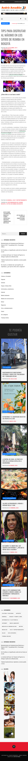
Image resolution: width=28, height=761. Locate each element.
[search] (25, 19)
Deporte (3, 279)
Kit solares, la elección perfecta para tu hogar (21, 217)
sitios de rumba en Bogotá (15, 74)
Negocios (3, 305)
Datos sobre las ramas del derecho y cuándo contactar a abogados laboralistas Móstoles (7, 217)
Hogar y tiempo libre (6, 286)
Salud (2, 311)
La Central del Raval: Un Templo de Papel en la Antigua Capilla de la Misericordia (13, 255)
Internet (3, 292)
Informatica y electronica (7, 289)
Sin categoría (4, 314)
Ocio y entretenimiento (20, 200)
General (9, 200)
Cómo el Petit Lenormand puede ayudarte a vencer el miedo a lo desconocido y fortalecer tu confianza (12, 593)
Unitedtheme (16, 756)
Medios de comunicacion (7, 298)
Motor (2, 302)
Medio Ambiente (5, 295)
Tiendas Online (5, 318)
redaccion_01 (7, 49)
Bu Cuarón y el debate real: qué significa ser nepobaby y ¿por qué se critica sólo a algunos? (13, 265)
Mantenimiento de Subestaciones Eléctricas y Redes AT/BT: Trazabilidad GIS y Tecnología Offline (12, 245)
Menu (3, 1)
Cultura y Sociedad (6, 276)
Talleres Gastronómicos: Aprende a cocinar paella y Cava (13, 260)
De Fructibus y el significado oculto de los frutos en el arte (14, 251)
